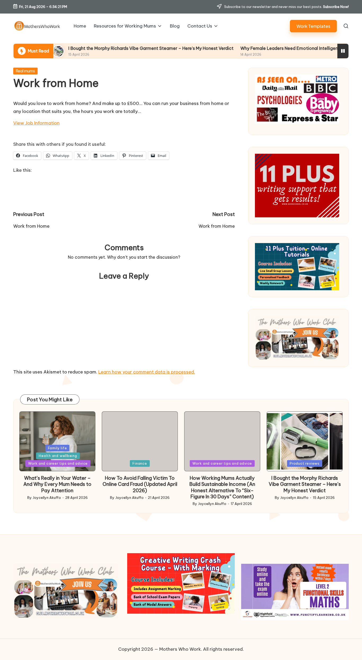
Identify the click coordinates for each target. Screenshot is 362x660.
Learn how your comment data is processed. (146, 372)
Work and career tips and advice (58, 463)
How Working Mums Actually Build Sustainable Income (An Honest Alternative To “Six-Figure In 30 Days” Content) (222, 487)
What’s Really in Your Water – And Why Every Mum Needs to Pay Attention (57, 484)
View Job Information (36, 123)
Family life (57, 448)
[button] (313, 26)
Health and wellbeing (58, 456)
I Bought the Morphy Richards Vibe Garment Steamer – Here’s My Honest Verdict (118, 48)
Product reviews (305, 463)
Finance (140, 463)
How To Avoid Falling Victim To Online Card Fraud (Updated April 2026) (140, 484)
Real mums (25, 71)
